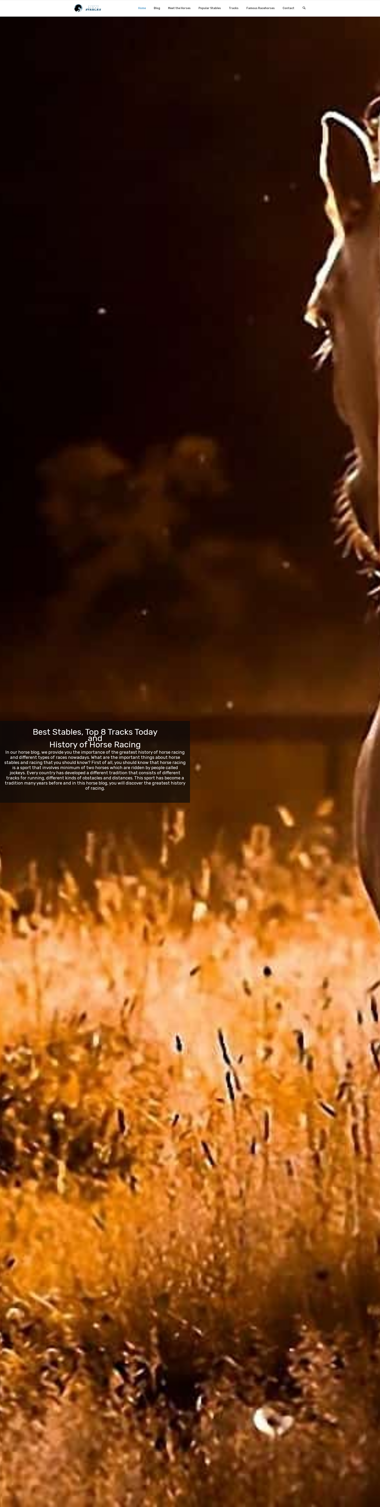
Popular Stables (210, 8)
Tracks (233, 8)
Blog (157, 8)
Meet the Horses (179, 8)
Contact (288, 8)
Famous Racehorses (260, 8)
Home (142, 8)
